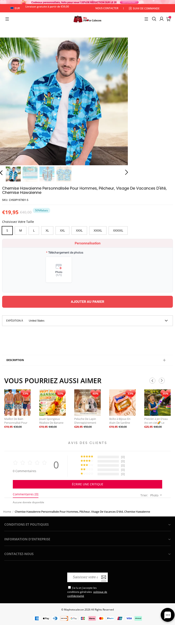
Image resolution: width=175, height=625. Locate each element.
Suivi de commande (146, 8)
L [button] (34, 230)
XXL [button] (62, 230)
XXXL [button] (79, 230)
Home (7, 511)
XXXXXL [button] (118, 230)
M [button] (20, 230)
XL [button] (47, 230)
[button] (7, 19)
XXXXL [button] (98, 230)
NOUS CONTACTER (106, 8)
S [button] (7, 230)
